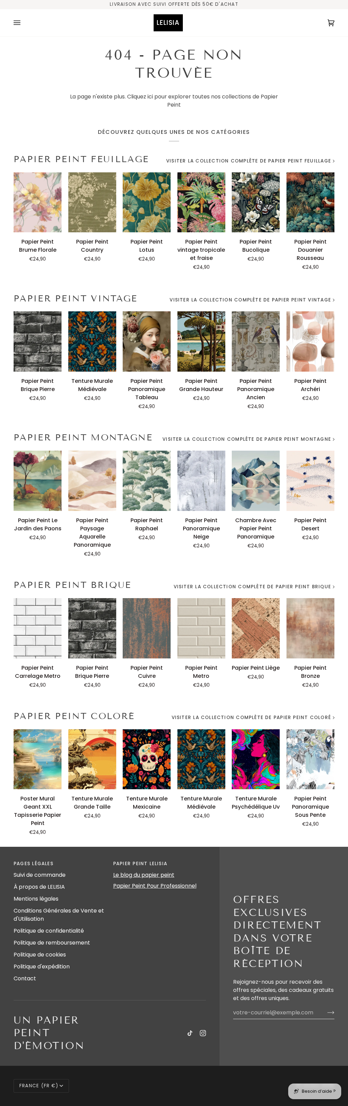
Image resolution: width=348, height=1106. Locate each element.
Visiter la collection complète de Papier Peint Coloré (251, 717)
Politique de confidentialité (49, 931)
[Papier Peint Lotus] (147, 202)
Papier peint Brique (72, 585)
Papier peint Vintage (76, 298)
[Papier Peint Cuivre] (147, 628)
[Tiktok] (190, 1033)
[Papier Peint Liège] (256, 628)
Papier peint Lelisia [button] (140, 863)
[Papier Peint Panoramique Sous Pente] (310, 759)
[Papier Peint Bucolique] (256, 202)
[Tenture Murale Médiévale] (92, 341)
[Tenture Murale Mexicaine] (147, 759)
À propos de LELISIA (39, 887)
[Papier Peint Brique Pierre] (38, 341)
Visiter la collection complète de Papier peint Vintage (250, 300)
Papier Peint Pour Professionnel (154, 886)
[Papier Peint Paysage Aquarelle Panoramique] (92, 481)
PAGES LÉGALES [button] (33, 863)
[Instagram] (203, 1033)
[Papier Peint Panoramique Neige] (201, 481)
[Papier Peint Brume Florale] (38, 202)
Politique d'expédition (42, 966)
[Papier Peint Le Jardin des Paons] (38, 481)
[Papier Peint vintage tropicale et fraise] (201, 202)
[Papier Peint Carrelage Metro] (38, 628)
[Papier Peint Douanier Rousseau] (310, 202)
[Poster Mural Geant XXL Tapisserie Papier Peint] (38, 759)
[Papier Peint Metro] (201, 628)
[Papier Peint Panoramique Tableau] (147, 341)
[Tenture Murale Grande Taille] (92, 759)
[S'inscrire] (325, 1012)
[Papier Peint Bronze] (310, 628)
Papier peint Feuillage (81, 159)
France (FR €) (38, 1085)
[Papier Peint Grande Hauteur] (201, 341)
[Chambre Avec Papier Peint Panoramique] (256, 481)
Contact (25, 978)
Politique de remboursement (52, 943)
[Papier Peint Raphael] (147, 481)
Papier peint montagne (83, 437)
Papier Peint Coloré (74, 716)
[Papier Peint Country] (92, 202)
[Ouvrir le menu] (24, 22)
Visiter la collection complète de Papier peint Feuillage (248, 161)
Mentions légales (36, 899)
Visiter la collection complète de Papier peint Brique (252, 586)
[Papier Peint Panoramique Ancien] (256, 341)
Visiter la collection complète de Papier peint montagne (246, 439)
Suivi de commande (40, 875)
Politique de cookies (40, 955)
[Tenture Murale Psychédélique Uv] (256, 759)
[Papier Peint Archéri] (310, 341)
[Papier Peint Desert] (310, 481)
